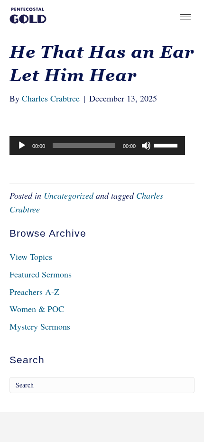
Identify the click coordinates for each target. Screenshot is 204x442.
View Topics (30, 256)
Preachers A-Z (34, 291)
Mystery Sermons (39, 326)
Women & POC (36, 308)
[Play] (22, 145)
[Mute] (146, 145)
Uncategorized (68, 195)
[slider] (167, 144)
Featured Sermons (40, 274)
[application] (97, 145)
